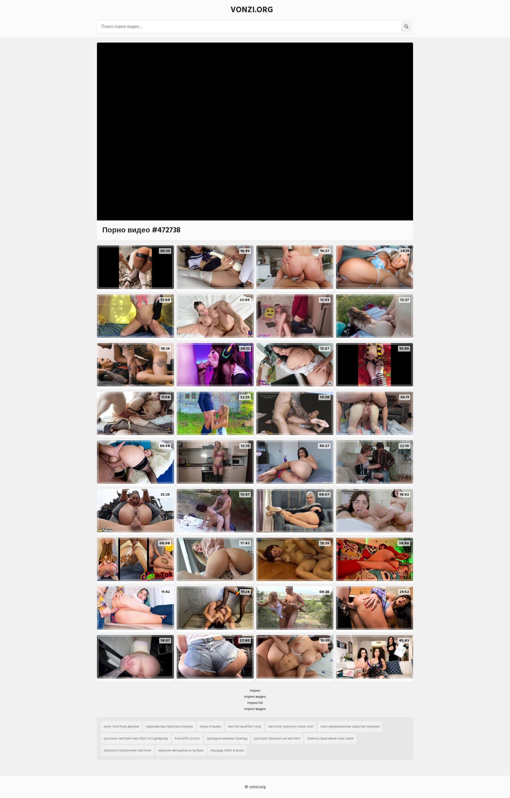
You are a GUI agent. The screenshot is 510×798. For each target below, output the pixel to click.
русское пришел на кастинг (277, 738)
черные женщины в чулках (180, 750)
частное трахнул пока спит (291, 726)
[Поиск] (406, 26)
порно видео (255, 696)
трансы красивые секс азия (330, 738)
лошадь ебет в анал (227, 750)
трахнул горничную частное (127, 750)
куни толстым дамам (121, 726)
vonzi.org (252, 9)
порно (255, 690)
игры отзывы (210, 726)
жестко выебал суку (244, 726)
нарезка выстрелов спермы (169, 726)
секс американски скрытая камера (350, 726)
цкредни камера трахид (227, 738)
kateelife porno (187, 738)
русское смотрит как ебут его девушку (136, 738)
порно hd (255, 703)
